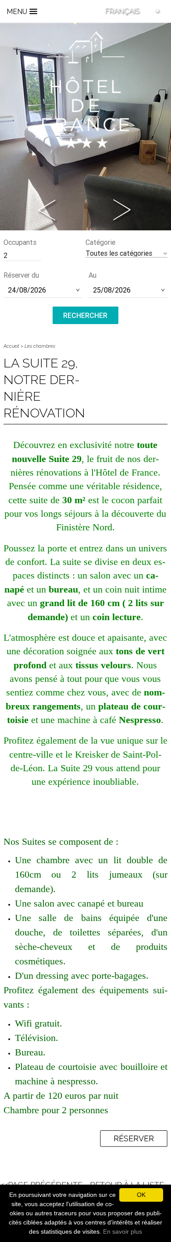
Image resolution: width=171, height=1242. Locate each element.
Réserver (134, 1138)
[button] (126, 253)
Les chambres (40, 346)
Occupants (20, 242)
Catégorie (100, 242)
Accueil (11, 346)
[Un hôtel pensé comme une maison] (85, 89)
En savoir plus (122, 1231)
